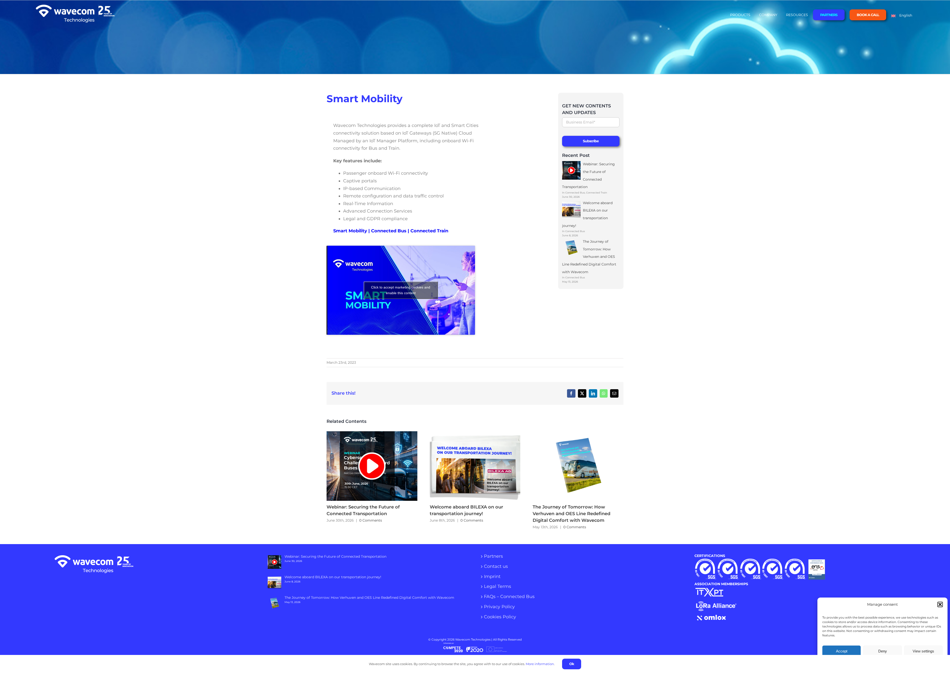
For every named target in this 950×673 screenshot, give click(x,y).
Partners (493, 556)
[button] (940, 604)
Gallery (377, 466)
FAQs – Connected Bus (509, 596)
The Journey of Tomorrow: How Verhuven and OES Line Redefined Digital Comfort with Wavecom (573, 466)
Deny (882, 651)
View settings (923, 651)
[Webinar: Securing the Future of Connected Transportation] (372, 466)
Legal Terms (497, 586)
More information (540, 664)
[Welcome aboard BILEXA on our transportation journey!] (475, 466)
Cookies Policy (500, 617)
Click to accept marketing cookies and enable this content (400, 290)
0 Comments (370, 520)
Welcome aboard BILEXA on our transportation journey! (470, 466)
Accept (841, 651)
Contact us (496, 566)
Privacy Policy (499, 606)
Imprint (492, 576)
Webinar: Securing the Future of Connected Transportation (367, 466)
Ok (571, 664)
